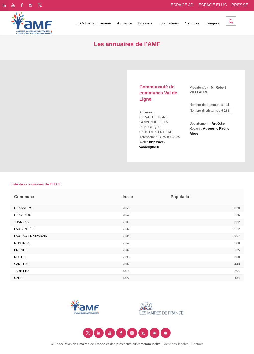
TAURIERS (22, 271)
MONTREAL (22, 243)
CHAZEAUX (22, 215)
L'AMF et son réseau (94, 23)
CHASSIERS (23, 208)
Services (192, 23)
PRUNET (20, 250)
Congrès (212, 23)
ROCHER (21, 257)
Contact (197, 344)
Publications (169, 23)
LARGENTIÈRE (25, 229)
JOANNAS (21, 222)
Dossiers (145, 23)
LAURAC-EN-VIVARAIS (30, 236)
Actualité (124, 23)
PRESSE (239, 5)
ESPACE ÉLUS (212, 5)
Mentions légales (176, 344)
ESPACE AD (182, 5)
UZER (18, 278)
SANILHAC (22, 264)
